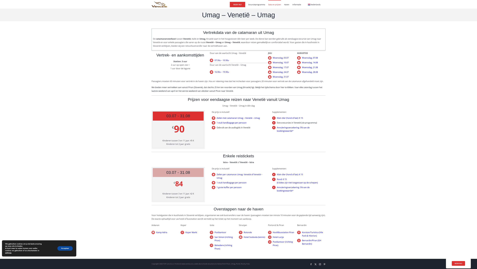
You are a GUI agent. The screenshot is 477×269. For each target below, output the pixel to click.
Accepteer (65, 248)
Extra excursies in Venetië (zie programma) (297, 122)
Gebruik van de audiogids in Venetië (233, 127)
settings (8, 253)
